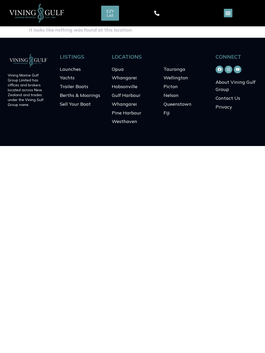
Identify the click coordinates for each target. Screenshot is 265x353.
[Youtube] (237, 69)
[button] (228, 13)
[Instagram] (228, 69)
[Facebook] (219, 69)
